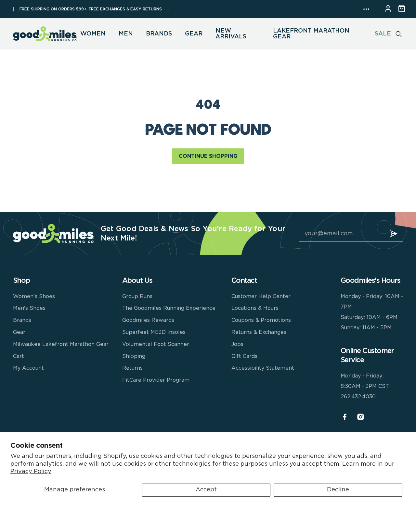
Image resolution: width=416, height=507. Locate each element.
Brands (22, 320)
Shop (21, 280)
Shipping (133, 356)
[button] (366, 9)
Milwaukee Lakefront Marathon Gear (61, 344)
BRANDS (159, 34)
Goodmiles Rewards (148, 320)
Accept (206, 490)
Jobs (237, 344)
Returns (132, 368)
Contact (244, 280)
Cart (18, 356)
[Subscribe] (394, 233)
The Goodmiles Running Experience (168, 308)
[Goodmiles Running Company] (45, 33)
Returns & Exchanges (258, 332)
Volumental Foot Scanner (155, 344)
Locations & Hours (255, 308)
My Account (28, 368)
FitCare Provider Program (155, 380)
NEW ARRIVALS (230, 34)
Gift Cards (244, 356)
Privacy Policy (30, 471)
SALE (383, 34)
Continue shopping (208, 156)
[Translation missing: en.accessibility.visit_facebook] (345, 417)
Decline (338, 490)
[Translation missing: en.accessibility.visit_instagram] (361, 417)
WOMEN (93, 34)
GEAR (193, 34)
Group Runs (137, 296)
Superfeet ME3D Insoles (154, 332)
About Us (137, 280)
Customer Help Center (261, 296)
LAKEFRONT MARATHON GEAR (311, 34)
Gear (19, 332)
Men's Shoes (29, 308)
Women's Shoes (34, 296)
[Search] (398, 33)
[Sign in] (388, 9)
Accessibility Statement (262, 368)
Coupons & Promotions (261, 320)
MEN (126, 34)
